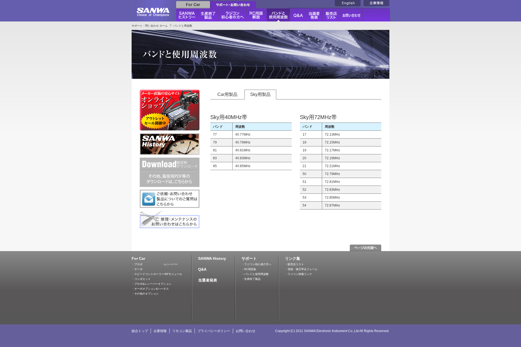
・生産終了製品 (251, 278)
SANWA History (212, 258)
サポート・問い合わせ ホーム (150, 25)
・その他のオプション (145, 293)
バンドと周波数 (182, 25)
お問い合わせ (245, 331)
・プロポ (137, 264)
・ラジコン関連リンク (298, 274)
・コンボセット (141, 278)
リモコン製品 (182, 331)
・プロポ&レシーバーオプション (151, 283)
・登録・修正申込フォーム (301, 269)
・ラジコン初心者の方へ (256, 264)
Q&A (202, 269)
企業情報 (160, 331)
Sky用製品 (260, 94)
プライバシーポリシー (214, 331)
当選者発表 (207, 280)
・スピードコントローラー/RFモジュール (157, 274)
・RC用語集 (249, 269)
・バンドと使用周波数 (255, 274)
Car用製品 (227, 94)
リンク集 (292, 258)
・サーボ (137, 269)
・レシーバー (169, 264)
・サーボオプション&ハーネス (150, 288)
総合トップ (140, 331)
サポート (249, 258)
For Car (138, 258)
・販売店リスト (294, 264)
